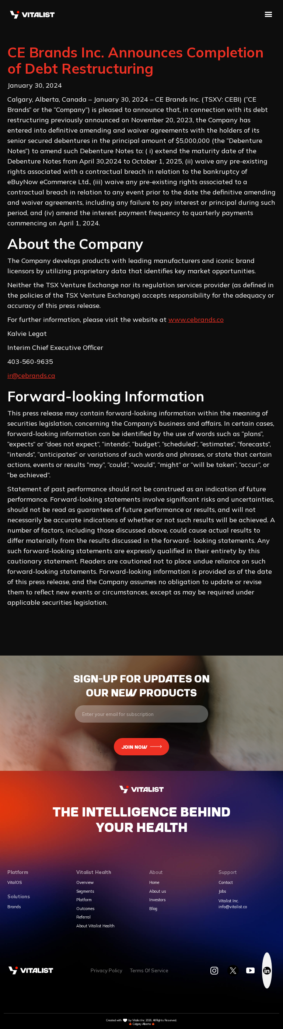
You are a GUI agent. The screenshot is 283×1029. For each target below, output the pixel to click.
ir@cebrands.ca (31, 375)
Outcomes (85, 909)
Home (154, 883)
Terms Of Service (149, 970)
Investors (157, 900)
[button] (268, 15)
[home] (32, 14)
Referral (83, 917)
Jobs (222, 891)
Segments (85, 891)
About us (157, 891)
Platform (84, 900)
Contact (226, 883)
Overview (85, 883)
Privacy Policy (106, 970)
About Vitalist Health (95, 926)
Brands (14, 907)
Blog (153, 909)
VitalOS (14, 883)
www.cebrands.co (196, 319)
